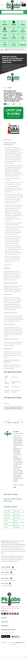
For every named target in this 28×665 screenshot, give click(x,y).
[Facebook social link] (2, 614)
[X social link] (5, 614)
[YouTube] (15, 487)
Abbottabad (7, 511)
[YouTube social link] (10, 614)
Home (5, 87)
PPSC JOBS (13, 44)
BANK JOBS (4, 24)
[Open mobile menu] (1, 5)
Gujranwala (17, 514)
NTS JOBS (23, 24)
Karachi (6, 520)
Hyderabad (7, 517)
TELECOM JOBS (22, 44)
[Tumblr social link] (15, 614)
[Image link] (11, 599)
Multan (6, 524)
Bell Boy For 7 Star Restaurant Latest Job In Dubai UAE (15, 50)
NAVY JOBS (13, 38)
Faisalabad (7, 514)
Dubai (9, 87)
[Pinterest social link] (12, 614)
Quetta (6, 527)
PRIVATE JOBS (14, 31)
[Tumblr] (13, 487)
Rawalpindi (17, 527)
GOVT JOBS (22, 31)
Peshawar (16, 524)
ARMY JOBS (13, 24)
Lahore (16, 520)
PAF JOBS (23, 38)
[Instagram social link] (7, 614)
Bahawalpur (17, 511)
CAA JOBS (5, 44)
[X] (22, 485)
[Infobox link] (7, 567)
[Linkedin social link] (18, 614)
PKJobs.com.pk (5, 541)
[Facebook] (18, 485)
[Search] (24, 12)
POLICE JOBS (4, 31)
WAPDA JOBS (5, 38)
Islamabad (16, 517)
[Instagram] (20, 485)
